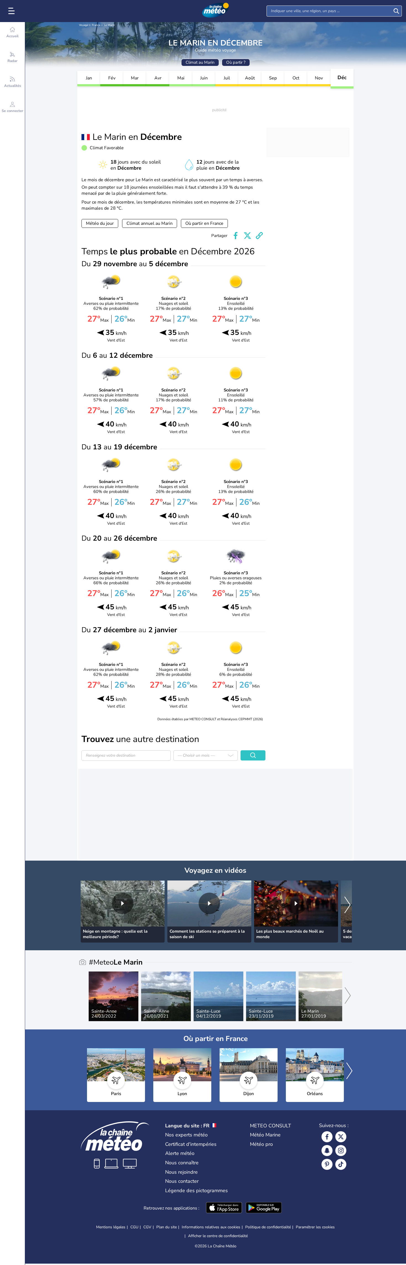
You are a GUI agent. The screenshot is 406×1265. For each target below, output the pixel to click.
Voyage (83, 25)
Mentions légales (110, 1227)
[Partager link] (259, 235)
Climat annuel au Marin (149, 223)
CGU (134, 1227)
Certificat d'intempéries (191, 1144)
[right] (347, 905)
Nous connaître (182, 1162)
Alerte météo (179, 1153)
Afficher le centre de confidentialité (218, 1236)
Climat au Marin (200, 62)
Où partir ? (236, 62)
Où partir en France (204, 223)
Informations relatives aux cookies (211, 1227)
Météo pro (261, 1144)
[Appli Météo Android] (264, 1208)
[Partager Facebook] (235, 235)
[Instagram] (340, 1150)
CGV (147, 1227)
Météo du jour (100, 223)
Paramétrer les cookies (315, 1227)
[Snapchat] (327, 1150)
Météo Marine (265, 1134)
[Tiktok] (340, 1164)
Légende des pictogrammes (196, 1190)
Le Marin (109, 25)
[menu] (12, 11)
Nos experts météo (186, 1134)
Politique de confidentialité (268, 1227)
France (96, 25)
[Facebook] (327, 1136)
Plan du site (166, 1227)
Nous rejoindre (181, 1172)
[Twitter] (340, 1136)
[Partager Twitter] (247, 235)
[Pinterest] (327, 1164)
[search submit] (396, 11)
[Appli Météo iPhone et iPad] (224, 1208)
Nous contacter (182, 1181)
